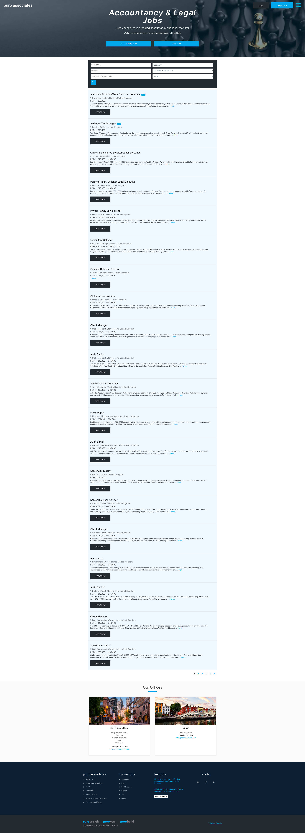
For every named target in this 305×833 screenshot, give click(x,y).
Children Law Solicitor (102, 296)
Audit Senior (97, 354)
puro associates (18, 5)
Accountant (96, 558)
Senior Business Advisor (103, 500)
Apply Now (100, 112)
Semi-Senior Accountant (104, 383)
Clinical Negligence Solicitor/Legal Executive (115, 152)
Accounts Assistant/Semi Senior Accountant (115, 94)
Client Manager (99, 325)
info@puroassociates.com (119, 749)
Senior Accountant (100, 471)
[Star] (214, 782)
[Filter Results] (93, 82)
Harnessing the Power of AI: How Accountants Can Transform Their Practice (167, 781)
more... (172, 106)
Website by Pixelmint (215, 823)
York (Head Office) (119, 728)
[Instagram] (206, 782)
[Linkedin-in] (198, 782)
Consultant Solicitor (101, 240)
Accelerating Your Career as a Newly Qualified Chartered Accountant (168, 790)
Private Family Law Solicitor (105, 211)
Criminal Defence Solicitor (105, 269)
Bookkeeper (97, 412)
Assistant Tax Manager (103, 123)
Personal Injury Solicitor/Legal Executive (112, 182)
